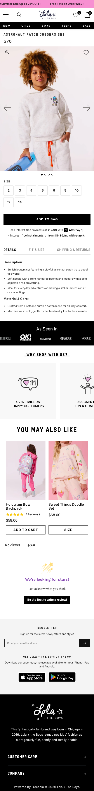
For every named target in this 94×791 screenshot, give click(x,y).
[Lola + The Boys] (47, 15)
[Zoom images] (7, 52)
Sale (87, 25)
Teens (66, 25)
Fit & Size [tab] (36, 250)
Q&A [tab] (30, 545)
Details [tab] (9, 250)
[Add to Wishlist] (86, 52)
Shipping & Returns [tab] (74, 250)
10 (77, 190)
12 (8, 202)
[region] (47, 391)
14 (20, 202)
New (6, 25)
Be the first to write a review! (47, 599)
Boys (46, 25)
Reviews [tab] (12, 545)
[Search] (18, 15)
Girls (26, 25)
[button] (6, 14)
